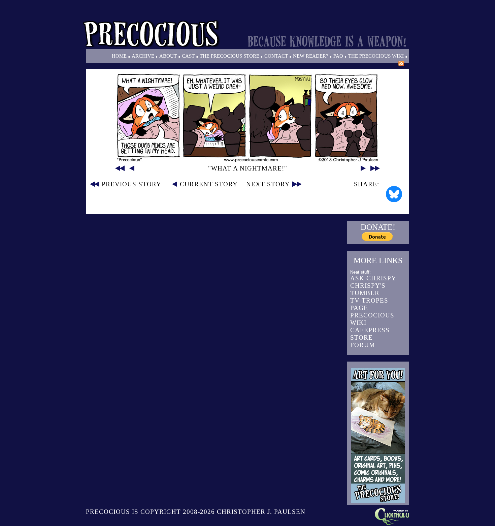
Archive (143, 56)
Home (119, 56)
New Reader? (310, 56)
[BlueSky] (394, 194)
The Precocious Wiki (376, 56)
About (168, 56)
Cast (188, 56)
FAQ (338, 56)
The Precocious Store (229, 56)
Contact (276, 56)
